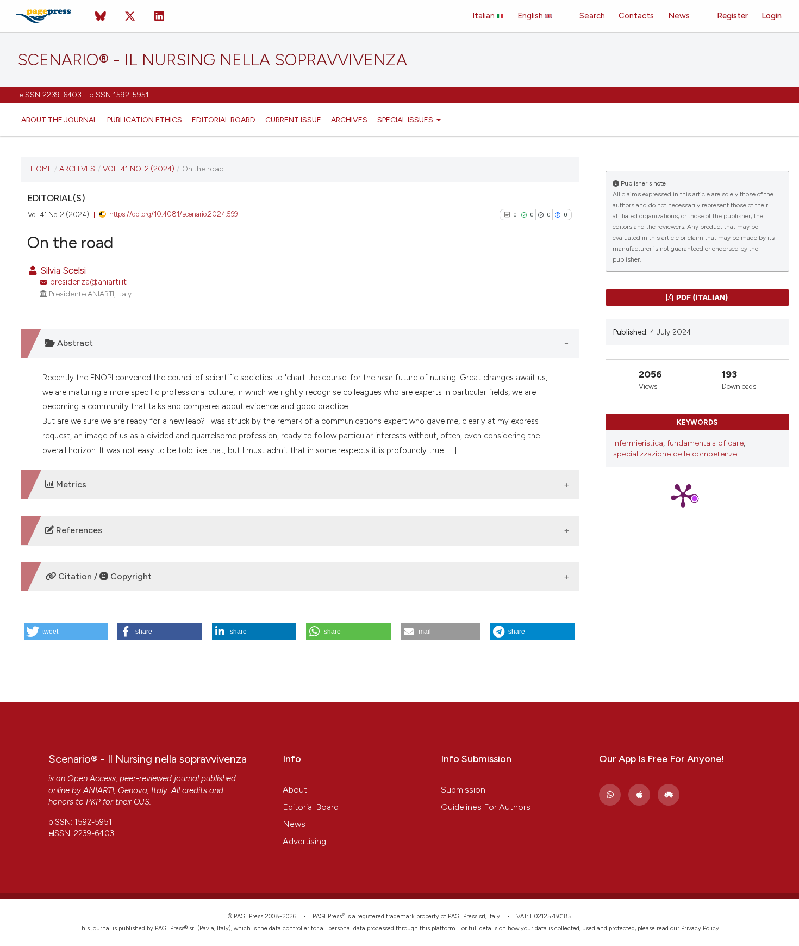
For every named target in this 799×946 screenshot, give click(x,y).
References (78, 530)
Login (771, 16)
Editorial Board (223, 119)
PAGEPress (327, 916)
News (679, 16)
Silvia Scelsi (62, 270)
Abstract (74, 343)
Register (732, 16)
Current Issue (293, 119)
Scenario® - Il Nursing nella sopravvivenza (212, 60)
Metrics (70, 484)
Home (41, 168)
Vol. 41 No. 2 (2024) (138, 168)
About (295, 789)
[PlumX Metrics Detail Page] (697, 495)
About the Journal (59, 119)
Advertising (304, 841)
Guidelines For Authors (485, 807)
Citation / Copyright (104, 576)
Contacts (636, 16)
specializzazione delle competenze (675, 454)
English (531, 16)
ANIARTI (98, 790)
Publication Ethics (144, 119)
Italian (484, 16)
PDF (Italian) (701, 297)
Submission (463, 789)
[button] (66, 631)
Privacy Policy (700, 928)
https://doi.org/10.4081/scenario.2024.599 (173, 214)
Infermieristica (638, 443)
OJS (141, 802)
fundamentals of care (705, 443)
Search (592, 16)
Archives (349, 119)
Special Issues (406, 119)
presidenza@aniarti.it (88, 282)
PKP (93, 802)
